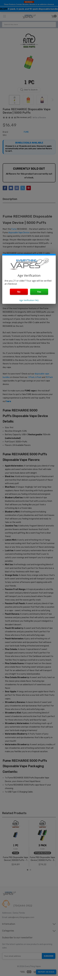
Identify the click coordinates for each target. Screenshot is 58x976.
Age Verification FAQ (29, 300)
